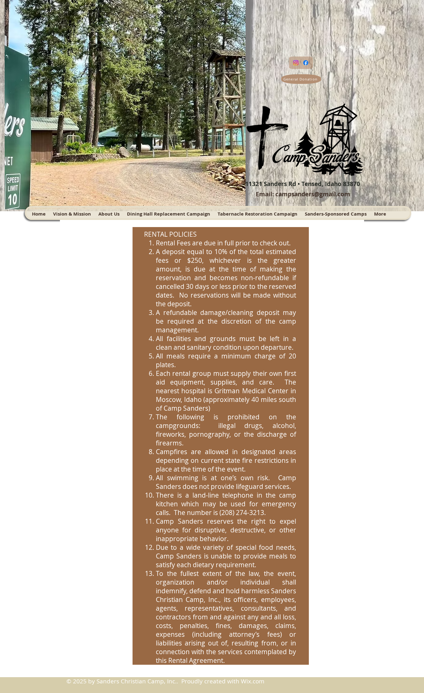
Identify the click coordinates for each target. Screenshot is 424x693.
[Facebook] (305, 62)
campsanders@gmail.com (312, 194)
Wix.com (252, 681)
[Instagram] (295, 62)
